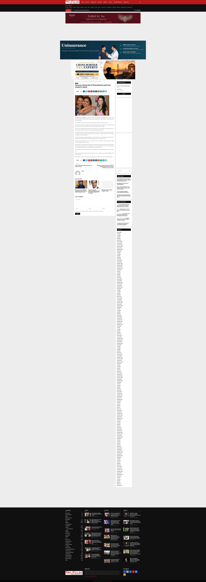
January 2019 (119, 374)
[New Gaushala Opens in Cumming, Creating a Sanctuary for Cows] (107, 561)
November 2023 (120, 283)
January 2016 (119, 430)
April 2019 (118, 369)
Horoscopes (67, 533)
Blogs (66, 516)
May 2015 (118, 443)
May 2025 (118, 255)
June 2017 (119, 404)
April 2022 (118, 313)
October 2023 (119, 285)
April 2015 (118, 444)
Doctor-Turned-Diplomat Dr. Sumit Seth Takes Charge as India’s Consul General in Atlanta (123, 187)
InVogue (96, 7)
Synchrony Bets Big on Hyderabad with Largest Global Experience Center (135, 537)
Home (83, 2)
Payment (105, 2)
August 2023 (119, 288)
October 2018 (119, 379)
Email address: (119, 89)
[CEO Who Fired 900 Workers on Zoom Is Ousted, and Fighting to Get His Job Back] (126, 515)
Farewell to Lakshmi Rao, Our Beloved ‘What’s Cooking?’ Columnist (123, 219)
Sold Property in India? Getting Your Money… (82, 10)
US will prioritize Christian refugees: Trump (107, 190)
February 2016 (119, 429)
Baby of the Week (68, 514)
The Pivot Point (103, 7)
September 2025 (120, 249)
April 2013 (118, 482)
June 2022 (119, 310)
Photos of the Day (70, 528)
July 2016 (118, 421)
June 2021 (119, 329)
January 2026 (119, 243)
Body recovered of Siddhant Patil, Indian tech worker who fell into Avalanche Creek (81, 191)
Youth (66, 560)
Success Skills (68, 547)
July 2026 (118, 233)
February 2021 (119, 335)
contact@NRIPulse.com (93, 576)
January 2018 (119, 393)
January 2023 (119, 299)
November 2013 (120, 471)
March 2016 (119, 427)
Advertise (100, 2)
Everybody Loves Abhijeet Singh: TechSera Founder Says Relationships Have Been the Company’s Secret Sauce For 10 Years (135, 552)
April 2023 (118, 294)
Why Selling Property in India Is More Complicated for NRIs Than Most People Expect (135, 522)
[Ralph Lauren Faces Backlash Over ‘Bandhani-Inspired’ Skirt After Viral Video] (88, 542)
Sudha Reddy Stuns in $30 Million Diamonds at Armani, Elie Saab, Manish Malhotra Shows (96, 521)
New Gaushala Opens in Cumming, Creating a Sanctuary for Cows (115, 560)
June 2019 (119, 366)
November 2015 (120, 433)
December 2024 (119, 263)
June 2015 (119, 441)
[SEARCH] (130, 171)
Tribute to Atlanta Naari (69, 552)
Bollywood (118, 7)
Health (88, 7)
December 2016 (119, 413)
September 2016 (120, 418)
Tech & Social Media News (70, 549)
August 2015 (119, 438)
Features (78, 7)
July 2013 (118, 477)
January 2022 (119, 318)
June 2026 (119, 235)
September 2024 (120, 268)
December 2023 (119, 282)
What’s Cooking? (109, 7)
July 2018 (118, 383)
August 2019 (119, 363)
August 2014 (119, 457)
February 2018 (119, 391)
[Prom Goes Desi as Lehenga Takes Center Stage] (88, 528)
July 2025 (118, 252)
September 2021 (120, 324)
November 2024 (120, 265)
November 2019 (120, 358)
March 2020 (119, 352)
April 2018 (118, 388)
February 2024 (119, 279)
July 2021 (118, 327)
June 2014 (119, 460)
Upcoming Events (68, 555)
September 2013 (120, 474)
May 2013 (118, 480)
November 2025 (120, 246)
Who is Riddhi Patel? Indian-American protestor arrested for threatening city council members (123, 205)
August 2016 (119, 419)
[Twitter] (135, 10)
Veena (77, 88)
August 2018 (119, 382)
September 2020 (120, 343)
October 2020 (119, 341)
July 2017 (118, 402)
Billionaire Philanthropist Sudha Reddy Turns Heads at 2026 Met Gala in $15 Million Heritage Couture (96, 534)
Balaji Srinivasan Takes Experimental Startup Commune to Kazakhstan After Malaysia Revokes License (134, 530)
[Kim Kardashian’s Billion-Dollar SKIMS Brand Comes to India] (88, 515)
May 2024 (118, 274)
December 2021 (119, 319)
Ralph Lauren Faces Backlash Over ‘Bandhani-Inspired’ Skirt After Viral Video (96, 542)
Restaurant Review (123, 7)
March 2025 (119, 258)
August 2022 (119, 307)
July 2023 (118, 290)
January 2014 (119, 468)
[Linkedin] (136, 10)
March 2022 (119, 315)
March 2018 (119, 390)
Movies (99, 7)
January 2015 (119, 449)
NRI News (70, 7)
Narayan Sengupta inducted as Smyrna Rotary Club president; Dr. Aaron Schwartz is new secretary (105, 166)
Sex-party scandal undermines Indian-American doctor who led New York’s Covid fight (94, 191)
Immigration (92, 7)
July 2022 (118, 308)
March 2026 (119, 240)
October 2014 (119, 454)
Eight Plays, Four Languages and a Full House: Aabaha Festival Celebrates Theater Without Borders (115, 537)
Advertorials (67, 513)
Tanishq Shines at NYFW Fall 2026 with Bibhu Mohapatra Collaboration (96, 548)
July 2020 (118, 346)
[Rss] (140, 10)
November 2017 (120, 396)
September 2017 (120, 399)
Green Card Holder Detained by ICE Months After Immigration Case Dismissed (123, 214)
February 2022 (119, 316)
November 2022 (120, 302)
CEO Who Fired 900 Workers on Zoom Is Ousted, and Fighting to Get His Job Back (135, 515)
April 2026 (118, 238)
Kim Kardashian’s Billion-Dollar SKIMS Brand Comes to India (96, 514)
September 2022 (120, 305)
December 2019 (119, 357)
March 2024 (119, 277)
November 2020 (120, 340)
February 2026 (119, 241)
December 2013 (119, 469)
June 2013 (119, 479)
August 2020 (119, 344)
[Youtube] (137, 10)
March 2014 (119, 465)
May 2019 (118, 368)
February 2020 (119, 354)
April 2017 (118, 407)
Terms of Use (93, 2)
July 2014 (118, 458)
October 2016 (119, 416)
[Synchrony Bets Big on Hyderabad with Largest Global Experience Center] (126, 538)
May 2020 (118, 349)
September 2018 (120, 380)
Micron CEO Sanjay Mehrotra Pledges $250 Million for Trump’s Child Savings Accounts (134, 560)
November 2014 (120, 452)
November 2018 (120, 377)
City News (66, 7)
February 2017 (119, 410)
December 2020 (119, 338)
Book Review (67, 519)
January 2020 (119, 355)
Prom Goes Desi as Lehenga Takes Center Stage (96, 527)
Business (74, 7)
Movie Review (67, 539)
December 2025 (119, 244)
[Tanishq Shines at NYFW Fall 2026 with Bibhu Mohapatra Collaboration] (88, 549)
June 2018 (119, 385)
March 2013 (119, 483)
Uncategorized (68, 553)
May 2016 (118, 424)
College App (114, 7)
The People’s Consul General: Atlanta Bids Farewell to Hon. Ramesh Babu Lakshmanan (115, 545)
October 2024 (119, 266)
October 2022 (119, 304)
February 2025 (119, 260)
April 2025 (118, 257)
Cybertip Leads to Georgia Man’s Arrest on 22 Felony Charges (116, 529)
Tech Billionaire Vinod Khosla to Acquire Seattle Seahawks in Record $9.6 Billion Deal (135, 544)
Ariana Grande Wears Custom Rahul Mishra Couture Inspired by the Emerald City (96, 556)
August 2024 (119, 269)
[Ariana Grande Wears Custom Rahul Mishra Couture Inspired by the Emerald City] (88, 556)
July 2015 (118, 440)
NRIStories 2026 (129, 7)
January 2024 (119, 280)
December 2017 (119, 394)
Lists (66, 538)
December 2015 (119, 432)
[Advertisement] (103, 32)
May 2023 (118, 293)
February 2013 (119, 485)
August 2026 (119, 232)
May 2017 (118, 405)
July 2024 (118, 271)
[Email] (136, 571)
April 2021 (118, 332)
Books (86, 7)
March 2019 (119, 371)
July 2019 (118, 365)
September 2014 (120, 455)
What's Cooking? (68, 558)
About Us (87, 2)
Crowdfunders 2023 (118, 2)
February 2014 (119, 466)
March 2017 (119, 408)
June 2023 (119, 291)
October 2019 (119, 360)
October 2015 (119, 435)
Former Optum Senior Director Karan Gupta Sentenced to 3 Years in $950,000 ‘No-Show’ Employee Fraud (124, 179)
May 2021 (118, 330)
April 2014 (118, 463)
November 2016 (120, 415)
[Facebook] (124, 571)
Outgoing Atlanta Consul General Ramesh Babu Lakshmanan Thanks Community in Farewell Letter (115, 522)
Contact (110, 2)
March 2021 (119, 333)
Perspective (126, 2)
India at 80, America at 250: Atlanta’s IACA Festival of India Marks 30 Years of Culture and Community (116, 553)
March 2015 (119, 446)
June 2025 (119, 254)
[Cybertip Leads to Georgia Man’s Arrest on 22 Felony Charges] (107, 530)
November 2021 (120, 321)
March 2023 (119, 296)
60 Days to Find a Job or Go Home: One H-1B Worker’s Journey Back (123, 210)
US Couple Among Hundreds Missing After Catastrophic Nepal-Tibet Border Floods (124, 195)
